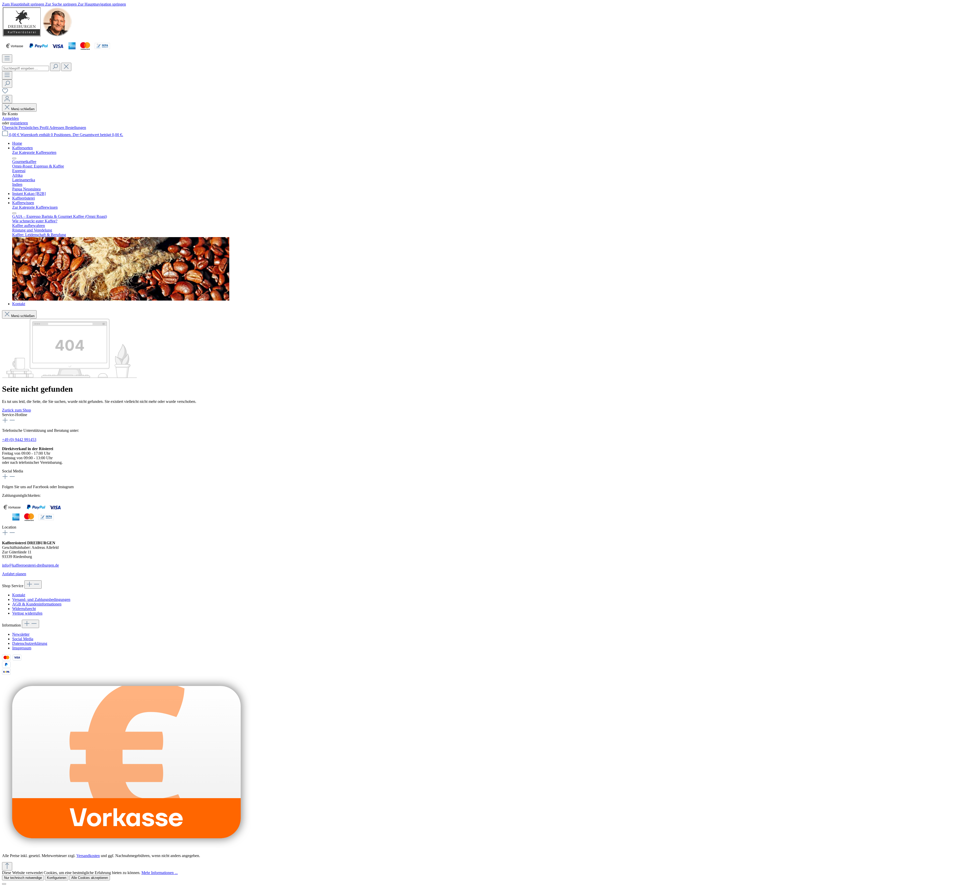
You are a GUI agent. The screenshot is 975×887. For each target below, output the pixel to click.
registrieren (19, 123)
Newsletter (20, 634)
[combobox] (25, 68)
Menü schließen (23, 109)
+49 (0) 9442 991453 (19, 439)
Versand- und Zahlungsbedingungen (41, 599)
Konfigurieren (56, 878)
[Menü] (7, 58)
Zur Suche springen (61, 4)
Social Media (22, 639)
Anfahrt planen (14, 574)
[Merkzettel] (5, 92)
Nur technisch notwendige (23, 878)
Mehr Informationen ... (159, 872)
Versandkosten (88, 855)
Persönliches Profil (34, 127)
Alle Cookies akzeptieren (89, 878)
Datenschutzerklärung (29, 643)
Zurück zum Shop (16, 410)
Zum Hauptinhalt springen (23, 4)
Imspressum (21, 648)
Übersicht (10, 127)
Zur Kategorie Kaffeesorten (34, 152)
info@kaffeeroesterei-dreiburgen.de (30, 565)
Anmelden (10, 118)
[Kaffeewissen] (120, 299)
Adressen (57, 127)
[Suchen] (55, 67)
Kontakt (18, 595)
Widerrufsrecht (24, 608)
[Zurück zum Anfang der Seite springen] (7, 866)
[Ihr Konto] (7, 99)
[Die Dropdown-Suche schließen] (66, 67)
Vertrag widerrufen (27, 613)
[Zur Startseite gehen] (37, 36)
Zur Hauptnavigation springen (102, 4)
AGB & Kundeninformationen (36, 604)
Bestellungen (75, 127)
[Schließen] (4, 884)
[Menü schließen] (14, 158)
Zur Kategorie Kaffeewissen (35, 207)
